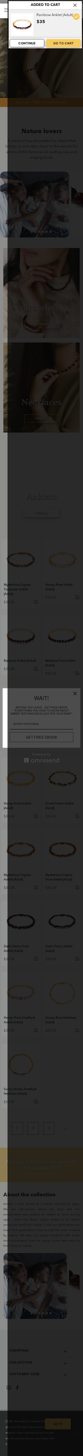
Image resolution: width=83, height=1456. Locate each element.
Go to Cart (63, 43)
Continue (27, 43)
